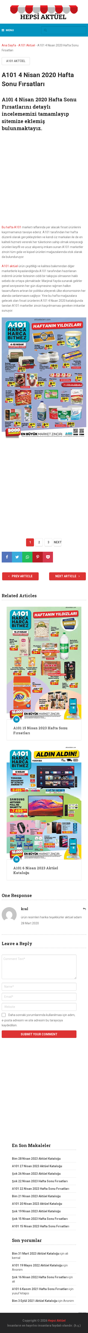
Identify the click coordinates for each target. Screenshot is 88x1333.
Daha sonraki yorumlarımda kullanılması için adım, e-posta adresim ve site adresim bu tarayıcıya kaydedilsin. (38, 1020)
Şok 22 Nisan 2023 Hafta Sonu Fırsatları (40, 1181)
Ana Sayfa (9, 45)
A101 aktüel (10, 266)
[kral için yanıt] (84, 908)
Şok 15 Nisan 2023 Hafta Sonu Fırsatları (40, 1218)
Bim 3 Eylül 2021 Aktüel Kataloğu (34, 1301)
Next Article (66, 576)
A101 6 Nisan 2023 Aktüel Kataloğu (35, 870)
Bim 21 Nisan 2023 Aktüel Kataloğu (36, 1196)
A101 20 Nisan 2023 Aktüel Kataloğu (37, 1203)
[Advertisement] (44, 179)
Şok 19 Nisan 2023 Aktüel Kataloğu (36, 1211)
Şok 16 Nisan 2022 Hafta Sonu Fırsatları (40, 1277)
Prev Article (21, 576)
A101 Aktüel (26, 45)
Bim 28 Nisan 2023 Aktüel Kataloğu (36, 1158)
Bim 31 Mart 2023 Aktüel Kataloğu (35, 1253)
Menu (10, 30)
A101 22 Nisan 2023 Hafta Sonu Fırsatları (40, 1188)
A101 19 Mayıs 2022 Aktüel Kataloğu (37, 1265)
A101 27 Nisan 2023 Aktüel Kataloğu (37, 1166)
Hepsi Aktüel (57, 1320)
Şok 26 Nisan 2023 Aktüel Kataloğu (36, 1173)
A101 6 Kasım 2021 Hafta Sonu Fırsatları (40, 1289)
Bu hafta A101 (11, 227)
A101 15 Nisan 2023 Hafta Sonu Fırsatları (40, 730)
